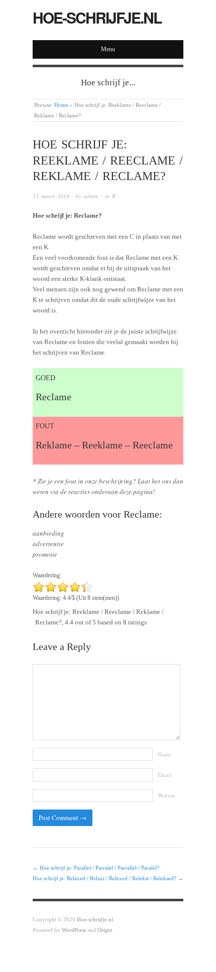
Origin (105, 930)
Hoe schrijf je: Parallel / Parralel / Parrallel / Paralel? (99, 868)
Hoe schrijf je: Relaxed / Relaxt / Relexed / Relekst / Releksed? (104, 878)
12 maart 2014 (51, 196)
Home (61, 105)
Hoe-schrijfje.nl (97, 17)
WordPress (74, 930)
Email (164, 774)
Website (166, 795)
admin (91, 196)
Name (164, 754)
